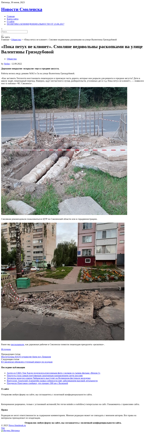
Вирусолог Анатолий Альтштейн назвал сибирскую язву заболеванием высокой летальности (52, 380)
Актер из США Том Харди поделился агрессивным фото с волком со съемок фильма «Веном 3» (53, 373)
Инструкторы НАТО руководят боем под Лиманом (26, 357)
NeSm (7, 64)
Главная (11, 16)
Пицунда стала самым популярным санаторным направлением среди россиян (45, 375)
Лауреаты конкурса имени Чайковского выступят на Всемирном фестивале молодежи (49, 378)
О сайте (10, 21)
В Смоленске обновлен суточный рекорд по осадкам (26, 362)
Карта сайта (12, 19)
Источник (6, 349)
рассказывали (17, 344)
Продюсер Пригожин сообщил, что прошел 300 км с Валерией (37, 383)
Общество (16, 39)
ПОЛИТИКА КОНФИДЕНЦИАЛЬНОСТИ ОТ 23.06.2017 (35, 24)
